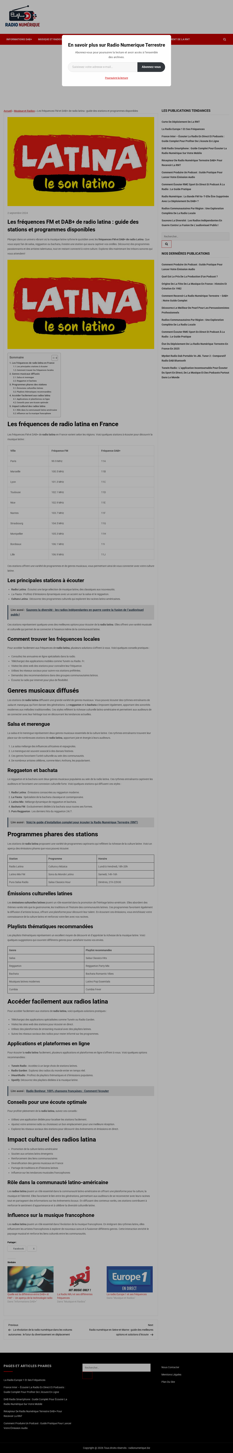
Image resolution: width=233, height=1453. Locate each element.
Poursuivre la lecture (116, 77)
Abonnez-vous (151, 67)
